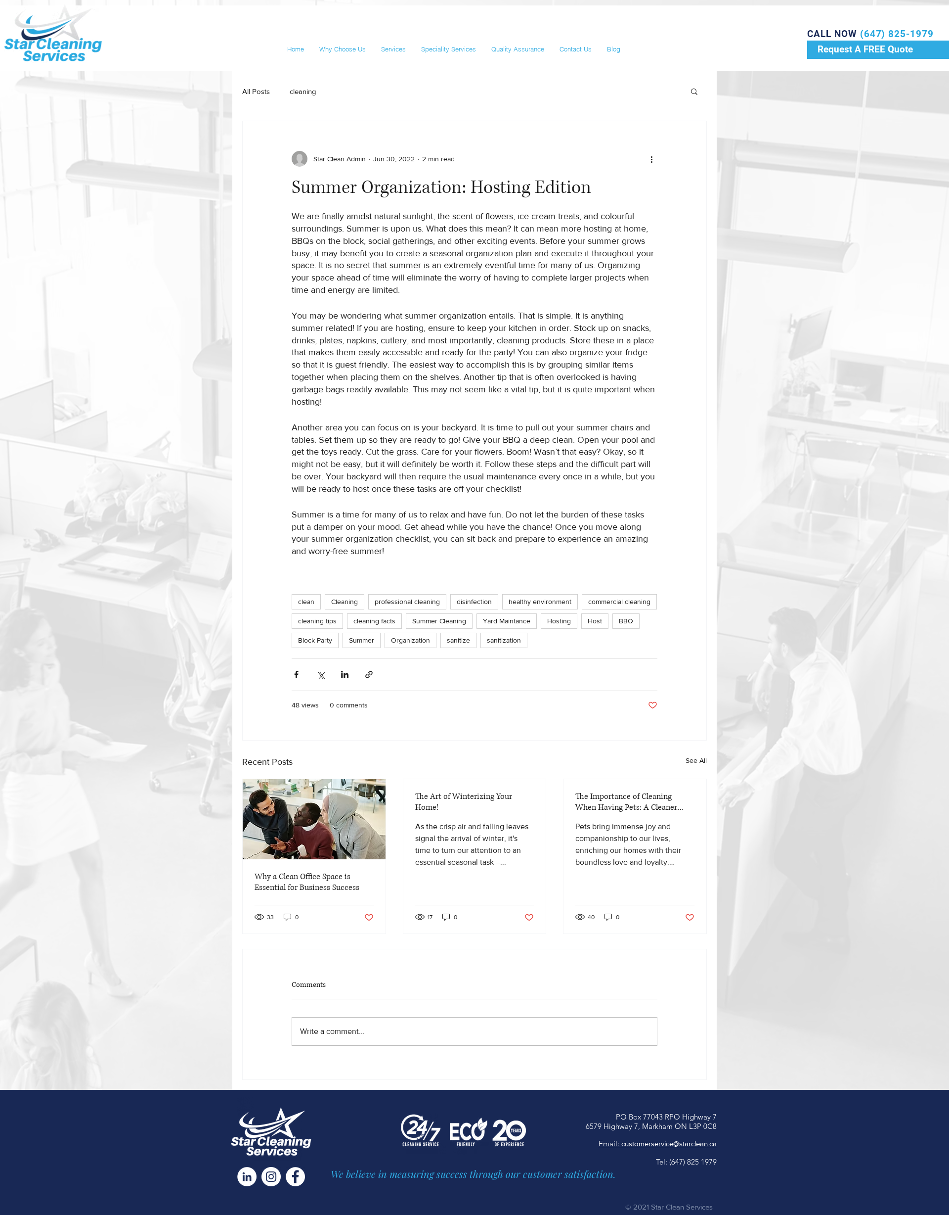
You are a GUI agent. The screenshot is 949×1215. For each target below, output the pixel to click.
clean (306, 602)
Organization (410, 640)
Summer (361, 640)
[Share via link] (369, 674)
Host (595, 621)
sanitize (458, 640)
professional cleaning (407, 602)
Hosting (559, 621)
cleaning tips (317, 621)
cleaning (303, 91)
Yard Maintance (506, 621)
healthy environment (540, 602)
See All (696, 760)
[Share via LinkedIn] (344, 674)
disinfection (474, 602)
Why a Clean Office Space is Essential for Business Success (307, 882)
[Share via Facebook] (296, 674)
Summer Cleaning (439, 621)
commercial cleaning (619, 602)
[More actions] (651, 159)
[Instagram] (271, 1176)
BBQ (626, 621)
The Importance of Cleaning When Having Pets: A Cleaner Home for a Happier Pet (626, 802)
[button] (694, 91)
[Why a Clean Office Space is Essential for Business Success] (314, 819)
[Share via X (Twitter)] (320, 674)
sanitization (504, 640)
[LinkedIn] (247, 1176)
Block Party (315, 640)
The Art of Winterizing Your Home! (463, 802)
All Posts (256, 91)
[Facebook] (295, 1176)
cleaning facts (374, 621)
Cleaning (344, 602)
